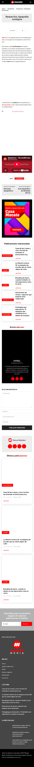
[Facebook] (17, 378)
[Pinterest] (19, 446)
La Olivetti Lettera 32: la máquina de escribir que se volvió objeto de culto (23, 266)
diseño (5, 270)
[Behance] (12, 378)
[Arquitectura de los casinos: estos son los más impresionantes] (6, 734)
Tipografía (10, 9)
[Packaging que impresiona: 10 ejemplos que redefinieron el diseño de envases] (8, 311)
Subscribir (25, 624)
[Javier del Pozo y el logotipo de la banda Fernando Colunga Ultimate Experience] (6, 742)
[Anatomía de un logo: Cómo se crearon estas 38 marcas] (6, 726)
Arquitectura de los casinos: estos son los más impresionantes (20, 734)
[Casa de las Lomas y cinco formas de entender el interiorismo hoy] (8, 252)
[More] (27, 30)
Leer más (18, 258)
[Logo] (17, 2)
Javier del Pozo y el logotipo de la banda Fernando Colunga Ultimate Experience (22, 742)
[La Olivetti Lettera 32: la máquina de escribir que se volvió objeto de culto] (8, 267)
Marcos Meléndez (19, 440)
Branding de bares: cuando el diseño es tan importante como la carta (23, 281)
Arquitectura (7, 300)
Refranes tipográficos (8, 190)
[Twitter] (24, 446)
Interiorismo (7, 255)
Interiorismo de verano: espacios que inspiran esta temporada (23, 295)
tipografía (19, 178)
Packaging (6, 314)
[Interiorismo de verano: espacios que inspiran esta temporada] (8, 297)
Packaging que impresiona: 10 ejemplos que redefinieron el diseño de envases (22, 311)
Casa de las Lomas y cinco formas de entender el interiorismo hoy (23, 251)
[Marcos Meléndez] (10, 440)
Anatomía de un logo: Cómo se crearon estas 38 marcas (21, 726)
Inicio (3, 9)
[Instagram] (21, 378)
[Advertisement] (17, 83)
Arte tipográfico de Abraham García (24, 191)
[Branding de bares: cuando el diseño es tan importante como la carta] (8, 282)
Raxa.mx (18, 757)
